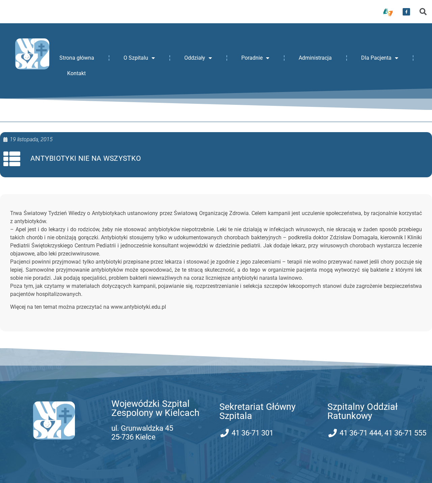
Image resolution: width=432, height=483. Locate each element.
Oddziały (194, 58)
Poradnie (252, 58)
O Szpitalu (136, 58)
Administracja (315, 58)
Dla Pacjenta (376, 58)
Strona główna (76, 58)
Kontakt (76, 73)
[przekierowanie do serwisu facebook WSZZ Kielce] (406, 12)
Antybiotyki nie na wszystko (85, 158)
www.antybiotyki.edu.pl (138, 307)
